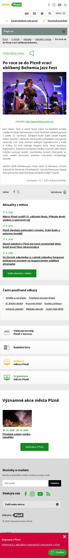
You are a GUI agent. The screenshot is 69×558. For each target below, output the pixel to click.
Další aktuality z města (19, 273)
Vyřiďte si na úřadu (16, 297)
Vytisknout (56, 192)
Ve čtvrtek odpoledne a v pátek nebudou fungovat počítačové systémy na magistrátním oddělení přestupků (33, 260)
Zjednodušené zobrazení (24, 20)
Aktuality (27, 39)
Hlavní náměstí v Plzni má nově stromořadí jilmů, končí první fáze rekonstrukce (32, 245)
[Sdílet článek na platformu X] (19, 192)
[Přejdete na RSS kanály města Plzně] (65, 6)
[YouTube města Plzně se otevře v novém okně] (59, 6)
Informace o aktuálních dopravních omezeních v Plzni (31, 544)
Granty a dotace (53, 303)
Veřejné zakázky (14, 308)
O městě (16, 39)
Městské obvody (34, 308)
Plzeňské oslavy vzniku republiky (16, 436)
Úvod (5, 39)
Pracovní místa (33, 303)
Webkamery (26, 13)
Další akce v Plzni (34, 446)
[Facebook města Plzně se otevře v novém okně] (48, 6)
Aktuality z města (43, 39)
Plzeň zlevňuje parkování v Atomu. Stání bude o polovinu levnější (31, 232)
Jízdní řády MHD (54, 308)
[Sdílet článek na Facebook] (13, 192)
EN (42, 13)
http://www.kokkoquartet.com (39, 121)
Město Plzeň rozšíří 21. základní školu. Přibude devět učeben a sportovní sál (34, 218)
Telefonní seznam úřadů (42, 297)
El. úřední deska (14, 303)
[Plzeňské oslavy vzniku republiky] (17, 418)
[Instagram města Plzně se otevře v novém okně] (53, 6)
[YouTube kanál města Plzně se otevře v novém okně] (40, 494)
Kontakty (34, 13)
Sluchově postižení (57, 20)
